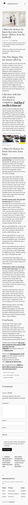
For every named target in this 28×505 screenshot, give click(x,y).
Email (4, 427)
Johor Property (21, 42)
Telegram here (8, 350)
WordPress (12, 501)
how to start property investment (11, 375)
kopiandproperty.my (12, 3)
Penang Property (19, 44)
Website (4, 434)
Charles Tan (15, 40)
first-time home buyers (8, 372)
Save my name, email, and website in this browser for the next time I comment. (14, 443)
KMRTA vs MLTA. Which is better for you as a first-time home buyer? (12, 367)
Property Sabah (6, 46)
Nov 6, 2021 (5, 40)
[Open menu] (25, 4)
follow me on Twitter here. (13, 361)
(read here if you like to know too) (13, 104)
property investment (8, 377)
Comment (5, 403)
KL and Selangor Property (8, 44)
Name (4, 420)
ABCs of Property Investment (10, 42)
